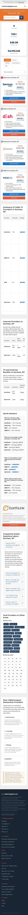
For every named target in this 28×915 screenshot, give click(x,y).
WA (13, 685)
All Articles (4, 853)
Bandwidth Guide (6, 874)
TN (12, 682)
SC (5, 682)
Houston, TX (5, 826)
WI (20, 685)
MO (5, 673)
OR (13, 679)
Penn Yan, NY (15, 630)
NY (13, 676)
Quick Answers (16, 63)
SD (8, 682)
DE (12, 661)
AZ (12, 658)
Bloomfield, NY (8, 642)
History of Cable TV (6, 892)
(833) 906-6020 (14, 164)
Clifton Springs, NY (8, 633)
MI (13, 670)
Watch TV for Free (6, 858)
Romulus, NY (15, 645)
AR (16, 658)
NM (9, 676)
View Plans (14, 102)
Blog (3, 906)
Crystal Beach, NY (8, 627)
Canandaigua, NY (19, 627)
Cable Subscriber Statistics (8, 886)
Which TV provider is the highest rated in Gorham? (13, 589)
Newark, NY (7, 645)
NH (21, 673)
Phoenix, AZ (5, 831)
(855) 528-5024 (14, 98)
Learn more (21, 2)
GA (5, 664)
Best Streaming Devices (8, 844)
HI (8, 664)
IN (19, 664)
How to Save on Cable (7, 855)
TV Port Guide (5, 879)
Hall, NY (6, 624)
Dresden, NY (16, 636)
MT (9, 673)
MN (17, 670)
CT (8, 661)
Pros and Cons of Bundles (8, 847)
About (3, 900)
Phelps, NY (18, 633)
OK (9, 679)
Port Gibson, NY (8, 648)
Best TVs (4, 868)
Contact (4, 903)
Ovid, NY (6, 651)
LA (16, 667)
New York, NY (5, 829)
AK (8, 658)
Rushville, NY (13, 624)
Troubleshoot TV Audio (7, 876)
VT (5, 685)
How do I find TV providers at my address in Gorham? (13, 545)
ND (20, 676)
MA (9, 670)
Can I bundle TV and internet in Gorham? (12, 596)
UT (20, 682)
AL (5, 658)
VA (8, 685)
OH (5, 679)
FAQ (6, 66)
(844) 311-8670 (14, 131)
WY (5, 688)
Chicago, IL (4, 821)
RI (20, 679)
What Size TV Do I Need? (8, 871)
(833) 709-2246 (14, 194)
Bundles (7, 63)
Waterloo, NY (17, 642)
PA (17, 679)
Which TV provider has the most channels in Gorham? (12, 581)
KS (8, 667)
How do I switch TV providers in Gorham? (12, 603)
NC (16, 676)
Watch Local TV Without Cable (9, 866)
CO (5, 661)
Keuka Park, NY (18, 639)
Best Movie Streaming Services (9, 839)
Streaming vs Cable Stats (8, 842)
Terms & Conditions (9, 814)
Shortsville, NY (7, 636)
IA (4, 667)
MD (5, 670)
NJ (4, 676)
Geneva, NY (7, 630)
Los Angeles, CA (6, 823)
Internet (14, 60)
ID (12, 664)
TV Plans (7, 60)
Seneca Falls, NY (14, 651)
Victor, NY (16, 648)
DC (16, 661)
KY (12, 667)
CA (20, 658)
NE (13, 673)
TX (16, 682)
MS (21, 670)
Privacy (3, 814)
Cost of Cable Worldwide (8, 889)
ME (20, 667)
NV (17, 673)
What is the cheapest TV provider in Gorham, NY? (13, 574)
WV (17, 685)
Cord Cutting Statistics (7, 894)
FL (20, 661)
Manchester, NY (8, 639)
